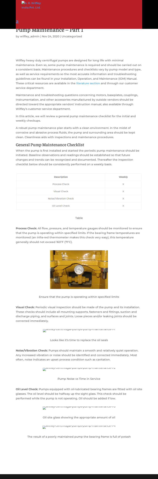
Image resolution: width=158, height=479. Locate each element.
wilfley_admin (30, 36)
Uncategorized (71, 36)
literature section (88, 83)
